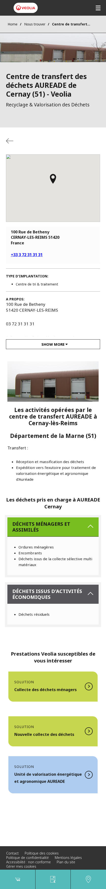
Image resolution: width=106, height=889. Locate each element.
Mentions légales (68, 857)
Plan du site (66, 862)
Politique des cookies (42, 853)
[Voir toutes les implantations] (9, 141)
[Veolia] (25, 7)
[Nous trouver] (88, 879)
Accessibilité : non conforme (28, 862)
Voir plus (53, 687)
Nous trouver (34, 24)
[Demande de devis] (53, 879)
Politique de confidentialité (27, 857)
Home (13, 24)
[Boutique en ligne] (17, 879)
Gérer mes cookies (21, 866)
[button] (53, 181)
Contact (12, 853)
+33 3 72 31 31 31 (27, 254)
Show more (53, 344)
